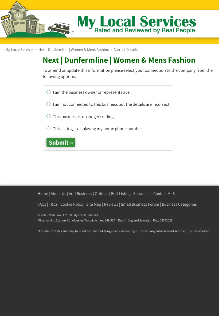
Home (43, 193)
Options (101, 193)
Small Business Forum (140, 204)
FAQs (42, 204)
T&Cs (53, 204)
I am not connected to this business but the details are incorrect (110, 104)
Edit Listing (121, 193)
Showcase (142, 193)
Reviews (111, 204)
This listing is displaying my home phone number (97, 128)
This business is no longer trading (82, 116)
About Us (58, 193)
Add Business (80, 193)
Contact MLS (164, 193)
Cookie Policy (72, 204)
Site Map (93, 204)
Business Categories (179, 204)
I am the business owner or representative (90, 92)
